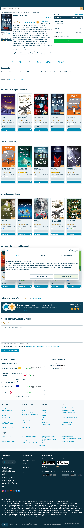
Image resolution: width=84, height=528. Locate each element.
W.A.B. (11, 79)
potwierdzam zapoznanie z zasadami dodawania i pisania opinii (42, 346)
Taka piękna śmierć (23, 168)
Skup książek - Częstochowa (8, 508)
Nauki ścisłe (45, 422)
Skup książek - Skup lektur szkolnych (49, 510)
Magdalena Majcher (20, 90)
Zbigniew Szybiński (7, 410)
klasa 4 (44, 412)
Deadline (36, 116)
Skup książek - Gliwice (49, 507)
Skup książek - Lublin (68, 505)
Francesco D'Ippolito (7, 427)
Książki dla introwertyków (69, 419)
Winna (36, 220)
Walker (23, 410)
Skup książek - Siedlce (73, 503)
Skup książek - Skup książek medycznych (71, 512)
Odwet (19, 220)
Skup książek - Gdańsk (74, 507)
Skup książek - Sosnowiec (60, 503)
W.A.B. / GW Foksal (18, 79)
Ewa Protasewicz (6, 417)
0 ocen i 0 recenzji (29, 22)
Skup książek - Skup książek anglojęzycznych (13, 514)
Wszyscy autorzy (6, 476)
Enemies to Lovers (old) (68, 415)
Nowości (24, 471)
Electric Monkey (26, 427)
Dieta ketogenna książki (68, 410)
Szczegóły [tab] (42, 255)
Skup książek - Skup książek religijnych (36, 514)
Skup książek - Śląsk (32, 503)
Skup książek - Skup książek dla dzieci (70, 510)
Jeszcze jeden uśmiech (73, 220)
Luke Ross (4, 415)
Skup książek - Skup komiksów (51, 512)
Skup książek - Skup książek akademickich (12, 516)
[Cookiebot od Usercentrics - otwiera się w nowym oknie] (70, 250)
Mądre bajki (25, 440)
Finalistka (53, 168)
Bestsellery (5, 485)
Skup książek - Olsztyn (76, 508)
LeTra (23, 422)
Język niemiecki (46, 420)
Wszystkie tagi (6, 479)
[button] (9, 462)
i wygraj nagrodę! (45, 22)
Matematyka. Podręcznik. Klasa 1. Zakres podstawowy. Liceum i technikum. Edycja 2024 (49, 438)
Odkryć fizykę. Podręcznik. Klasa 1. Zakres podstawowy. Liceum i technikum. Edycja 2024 (71, 440)
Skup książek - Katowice (20, 507)
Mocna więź (70, 168)
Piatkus (24, 408)
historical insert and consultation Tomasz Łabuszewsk (7, 424)
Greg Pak (4, 420)
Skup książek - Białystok (50, 508)
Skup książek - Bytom (23, 508)
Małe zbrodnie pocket (56, 116)
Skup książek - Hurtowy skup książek (34, 516)
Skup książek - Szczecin (45, 503)
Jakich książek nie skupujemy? (30, 460)
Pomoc (24, 463)
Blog (3, 486)
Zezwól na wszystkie (66, 276)
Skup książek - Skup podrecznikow (10, 510)
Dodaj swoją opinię (10, 350)
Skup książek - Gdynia (61, 507)
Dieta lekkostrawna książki (69, 412)
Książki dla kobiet (67, 422)
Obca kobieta (5, 220)
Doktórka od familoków (73, 116)
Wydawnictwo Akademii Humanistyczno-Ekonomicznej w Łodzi (30, 414)
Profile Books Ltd (26, 420)
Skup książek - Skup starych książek (57, 514)
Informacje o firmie (7, 468)
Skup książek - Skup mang (35, 512)
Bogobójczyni (5, 438)
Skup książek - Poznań (32, 505)
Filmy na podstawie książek (69, 417)
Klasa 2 (44, 415)
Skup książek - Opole (44, 505)
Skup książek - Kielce (63, 508)
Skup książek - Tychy (64, 501)
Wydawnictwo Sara (27, 425)
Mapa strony (5, 474)
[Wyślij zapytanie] (81, 8)
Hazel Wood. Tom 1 (7, 436)
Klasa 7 (44, 417)
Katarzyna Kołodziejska (8, 408)
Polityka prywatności (7, 473)
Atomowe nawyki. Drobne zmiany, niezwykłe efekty (29, 437)
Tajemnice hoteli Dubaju (8, 441)
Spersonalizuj (41, 276)
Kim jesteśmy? (5, 467)
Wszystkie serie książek (8, 480)
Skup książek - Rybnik (7, 505)
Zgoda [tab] (17, 255)
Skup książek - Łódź (56, 505)
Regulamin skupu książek (8, 471)
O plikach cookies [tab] (66, 255)
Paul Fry (4, 412)
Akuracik (24, 418)
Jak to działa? (25, 459)
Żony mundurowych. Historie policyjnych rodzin (23, 117)
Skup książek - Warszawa (50, 501)
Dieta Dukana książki (67, 408)
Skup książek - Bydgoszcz (36, 508)
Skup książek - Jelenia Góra (34, 507)
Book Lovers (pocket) (68, 436)
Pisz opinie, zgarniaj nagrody (9, 483)
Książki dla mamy (66, 424)
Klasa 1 (44, 410)
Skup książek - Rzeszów (7, 501)
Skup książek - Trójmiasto (8, 503)
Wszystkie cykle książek (8, 482)
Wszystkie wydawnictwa (8, 477)
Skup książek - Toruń (21, 503)
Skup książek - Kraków (7, 507)
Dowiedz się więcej (23, 310)
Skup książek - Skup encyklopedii (29, 510)
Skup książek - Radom (19, 505)
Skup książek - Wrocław (21, 501)
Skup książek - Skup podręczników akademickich (14, 512)
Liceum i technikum (47, 408)
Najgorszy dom (38, 168)
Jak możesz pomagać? (28, 462)
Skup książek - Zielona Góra (35, 501)
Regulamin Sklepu (6, 470)
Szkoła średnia (46, 424)
